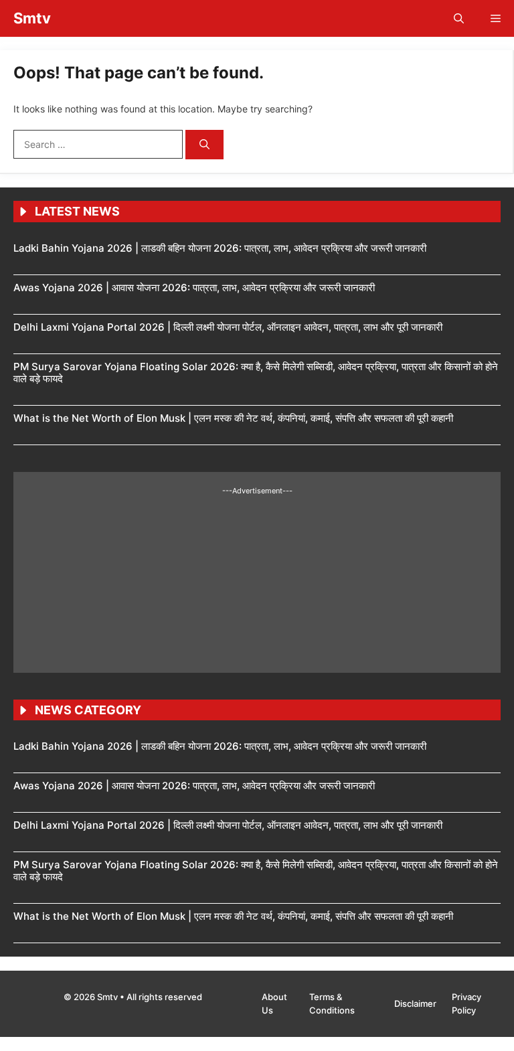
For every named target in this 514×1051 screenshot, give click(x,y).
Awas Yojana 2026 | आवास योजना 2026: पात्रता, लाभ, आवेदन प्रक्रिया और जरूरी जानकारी (194, 287)
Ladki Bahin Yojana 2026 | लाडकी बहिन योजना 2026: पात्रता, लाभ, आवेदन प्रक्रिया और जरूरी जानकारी (219, 248)
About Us (274, 1003)
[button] (458, 18)
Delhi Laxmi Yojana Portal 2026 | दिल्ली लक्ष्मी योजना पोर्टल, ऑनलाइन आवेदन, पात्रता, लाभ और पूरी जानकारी (227, 327)
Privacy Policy (466, 1003)
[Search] (204, 145)
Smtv (32, 18)
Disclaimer (416, 1003)
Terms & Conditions (332, 1003)
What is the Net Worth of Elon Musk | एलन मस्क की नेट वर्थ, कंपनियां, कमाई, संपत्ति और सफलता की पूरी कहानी (233, 418)
